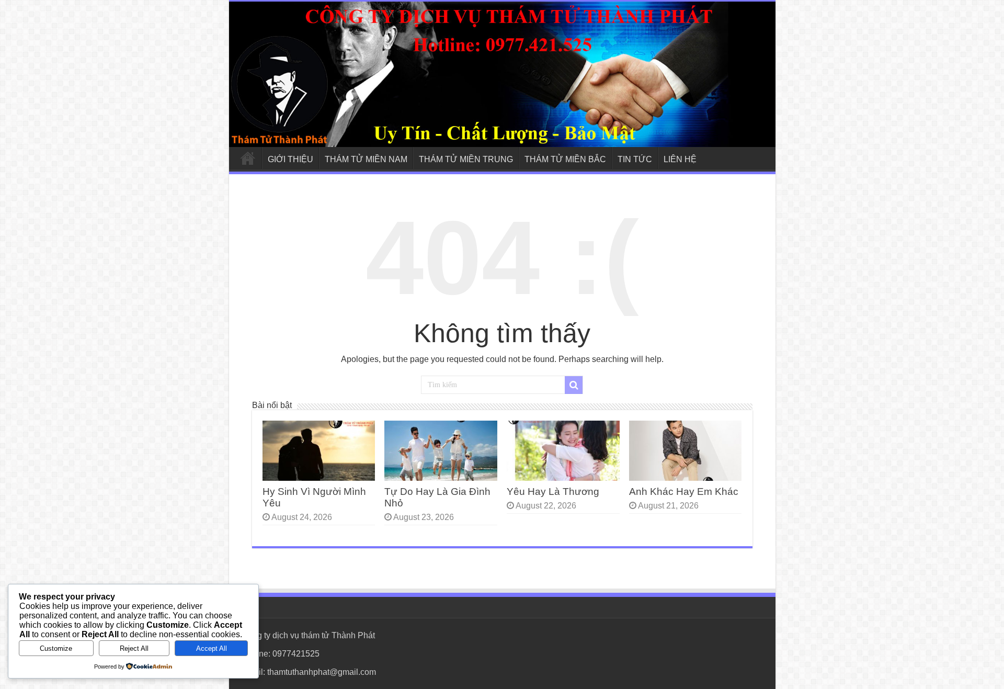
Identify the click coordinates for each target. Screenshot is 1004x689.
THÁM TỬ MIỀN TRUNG (466, 159)
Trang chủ (247, 158)
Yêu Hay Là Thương (553, 491)
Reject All (134, 648)
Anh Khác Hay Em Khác (683, 491)
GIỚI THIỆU (290, 159)
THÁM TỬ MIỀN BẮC (565, 159)
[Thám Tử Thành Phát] (502, 74)
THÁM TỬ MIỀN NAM (366, 159)
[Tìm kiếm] (574, 385)
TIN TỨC (635, 159)
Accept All (211, 648)
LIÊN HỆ (680, 159)
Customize (56, 648)
